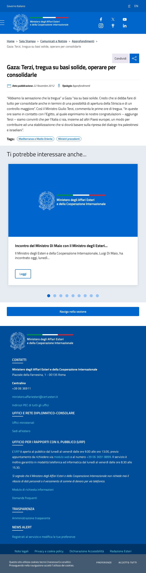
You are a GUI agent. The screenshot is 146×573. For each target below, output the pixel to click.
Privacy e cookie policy (49, 551)
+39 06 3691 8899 (98, 457)
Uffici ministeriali (23, 422)
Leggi (23, 274)
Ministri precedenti (69, 138)
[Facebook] (99, 18)
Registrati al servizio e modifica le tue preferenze (43, 536)
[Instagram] (99, 25)
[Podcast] (111, 25)
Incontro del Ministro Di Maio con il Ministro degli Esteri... (61, 245)
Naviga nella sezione (73, 311)
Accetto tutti (128, 562)
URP (17, 451)
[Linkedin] (123, 25)
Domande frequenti (24, 498)
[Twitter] (111, 18)
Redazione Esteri (121, 551)
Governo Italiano (16, 6)
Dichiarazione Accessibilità (87, 551)
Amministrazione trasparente (31, 518)
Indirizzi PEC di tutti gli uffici (30, 405)
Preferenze (104, 562)
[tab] (48, 295)
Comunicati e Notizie (53, 41)
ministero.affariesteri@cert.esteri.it (35, 396)
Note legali (22, 551)
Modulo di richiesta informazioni (33, 489)
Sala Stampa (27, 41)
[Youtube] (123, 18)
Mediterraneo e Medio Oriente (35, 138)
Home (10, 41)
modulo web (62, 457)
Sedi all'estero (21, 431)
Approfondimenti (83, 41)
